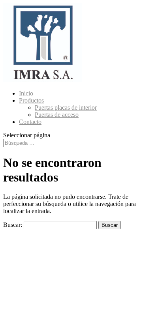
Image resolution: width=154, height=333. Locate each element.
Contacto (30, 121)
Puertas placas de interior (66, 107)
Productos (31, 100)
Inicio (26, 93)
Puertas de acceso (57, 114)
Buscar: (12, 224)
